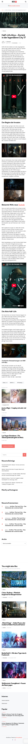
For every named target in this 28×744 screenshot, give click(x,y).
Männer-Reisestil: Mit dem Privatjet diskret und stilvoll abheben (13, 470)
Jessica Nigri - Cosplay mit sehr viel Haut (14, 409)
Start (2, 10)
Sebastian (8, 41)
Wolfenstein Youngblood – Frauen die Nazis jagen (14, 684)
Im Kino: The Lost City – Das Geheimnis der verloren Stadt (15, 507)
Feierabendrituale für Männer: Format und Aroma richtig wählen (13, 465)
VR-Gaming (20, 382)
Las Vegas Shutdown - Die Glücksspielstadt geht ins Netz (12, 436)
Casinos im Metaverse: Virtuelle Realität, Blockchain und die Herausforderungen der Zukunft (14, 474)
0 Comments (15, 43)
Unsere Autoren (5, 700)
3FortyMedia (19, 737)
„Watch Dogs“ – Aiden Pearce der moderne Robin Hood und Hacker (13, 624)
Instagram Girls (6, 404)
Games (4, 31)
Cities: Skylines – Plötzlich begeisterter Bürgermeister (11, 593)
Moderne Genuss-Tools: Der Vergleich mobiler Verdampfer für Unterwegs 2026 (12, 478)
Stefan (4, 627)
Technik (21, 205)
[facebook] (13, 740)
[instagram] (15, 740)
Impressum (4, 703)
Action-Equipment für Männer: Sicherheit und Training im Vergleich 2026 (12, 483)
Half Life (12, 382)
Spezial (4, 432)
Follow (14, 496)
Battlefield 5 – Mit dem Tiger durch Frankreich (14, 654)
